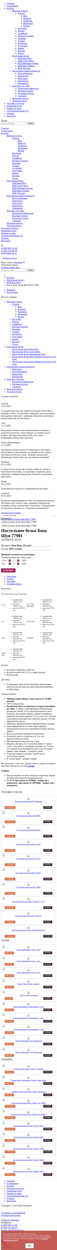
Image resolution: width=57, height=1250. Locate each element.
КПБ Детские (18, 193)
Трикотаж (22, 146)
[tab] (11, 576)
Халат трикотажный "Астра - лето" (28, 950)
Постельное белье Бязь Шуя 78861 (28, 887)
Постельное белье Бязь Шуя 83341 (28, 830)
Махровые (23, 148)
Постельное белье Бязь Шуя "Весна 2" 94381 (28, 1149)
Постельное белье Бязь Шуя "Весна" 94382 (28, 1126)
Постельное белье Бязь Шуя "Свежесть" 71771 (28, 902)
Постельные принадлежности (21, 196)
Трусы (15, 178)
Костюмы (16, 153)
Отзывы (5, 238)
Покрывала (17, 208)
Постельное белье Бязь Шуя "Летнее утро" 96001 (28, 1103)
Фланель (22, 143)
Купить (47, 807)
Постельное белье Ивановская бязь (28, 354)
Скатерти (16, 221)
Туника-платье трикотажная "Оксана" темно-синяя (28, 1080)
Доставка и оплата (10, 228)
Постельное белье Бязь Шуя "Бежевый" (28, 801)
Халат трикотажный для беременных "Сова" (28, 1007)
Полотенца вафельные (22, 213)
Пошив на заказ (8, 233)
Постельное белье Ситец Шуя (26, 352)
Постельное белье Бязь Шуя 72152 (28, 859)
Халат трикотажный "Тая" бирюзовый (28, 1041)
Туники (15, 166)
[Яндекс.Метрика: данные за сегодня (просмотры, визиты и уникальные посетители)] (10, 1220)
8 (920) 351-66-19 (9, 1227)
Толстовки (17, 171)
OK (29, 1246)
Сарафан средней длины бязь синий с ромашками (28, 1092)
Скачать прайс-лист (10, 267)
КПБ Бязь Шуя (19, 183)
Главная (5, 128)
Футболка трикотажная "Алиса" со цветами (29, 1069)
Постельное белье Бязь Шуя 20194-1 (28, 873)
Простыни (17, 203)
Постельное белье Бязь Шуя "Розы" (28, 844)
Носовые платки (20, 216)
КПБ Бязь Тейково (20, 191)
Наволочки (17, 201)
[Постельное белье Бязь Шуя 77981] (18, 519)
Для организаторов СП (12, 236)
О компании (7, 131)
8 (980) (9, 248)
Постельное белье (15, 181)
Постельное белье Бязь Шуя (25, 349)
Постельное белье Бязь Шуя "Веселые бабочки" (28, 930)
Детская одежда (14, 226)
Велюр (21, 151)
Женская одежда (14, 136)
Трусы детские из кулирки (29, 995)
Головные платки (20, 218)
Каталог (5, 133)
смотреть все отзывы (11, 513)
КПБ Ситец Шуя (20, 186)
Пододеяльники (19, 198)
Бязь (20, 141)
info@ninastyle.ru (9, 253)
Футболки (17, 168)
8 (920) (9, 251)
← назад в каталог (8, 515)
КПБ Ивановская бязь (22, 188)
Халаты (15, 138)
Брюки (15, 173)
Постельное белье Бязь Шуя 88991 (28, 816)
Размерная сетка (8, 231)
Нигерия (18, 262)
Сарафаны (17, 158)
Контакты (5, 241)
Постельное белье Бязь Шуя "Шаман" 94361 (28, 1171)
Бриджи (16, 176)
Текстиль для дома (15, 211)
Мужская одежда (15, 223)
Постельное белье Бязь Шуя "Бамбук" (28, 916)
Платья (15, 156)
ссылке (30, 766)
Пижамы (16, 163)
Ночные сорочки (20, 161)
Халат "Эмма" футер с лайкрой (28, 984)
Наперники (17, 206)
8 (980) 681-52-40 (9, 1225)
